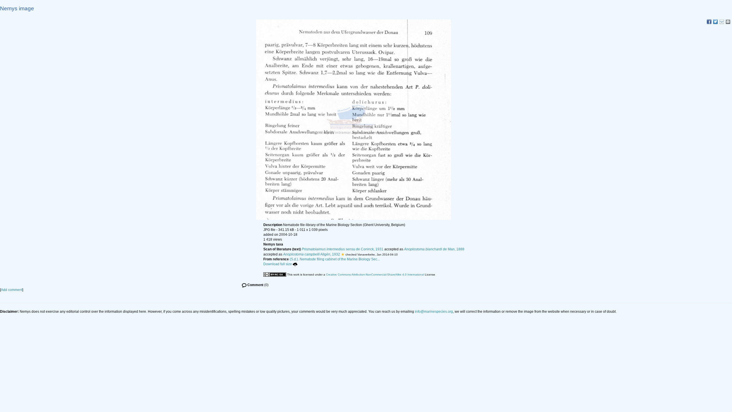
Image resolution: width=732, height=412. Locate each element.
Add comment (11, 290)
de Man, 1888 (434, 249)
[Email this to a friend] (728, 21)
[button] (342, 254)
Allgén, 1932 (311, 254)
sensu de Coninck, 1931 (342, 249)
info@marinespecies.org (434, 312)
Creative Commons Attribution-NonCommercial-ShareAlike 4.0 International (375, 274)
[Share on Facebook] (709, 21)
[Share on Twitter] (715, 21)
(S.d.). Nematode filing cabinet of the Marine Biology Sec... (335, 259)
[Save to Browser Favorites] (721, 21)
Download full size (277, 264)
